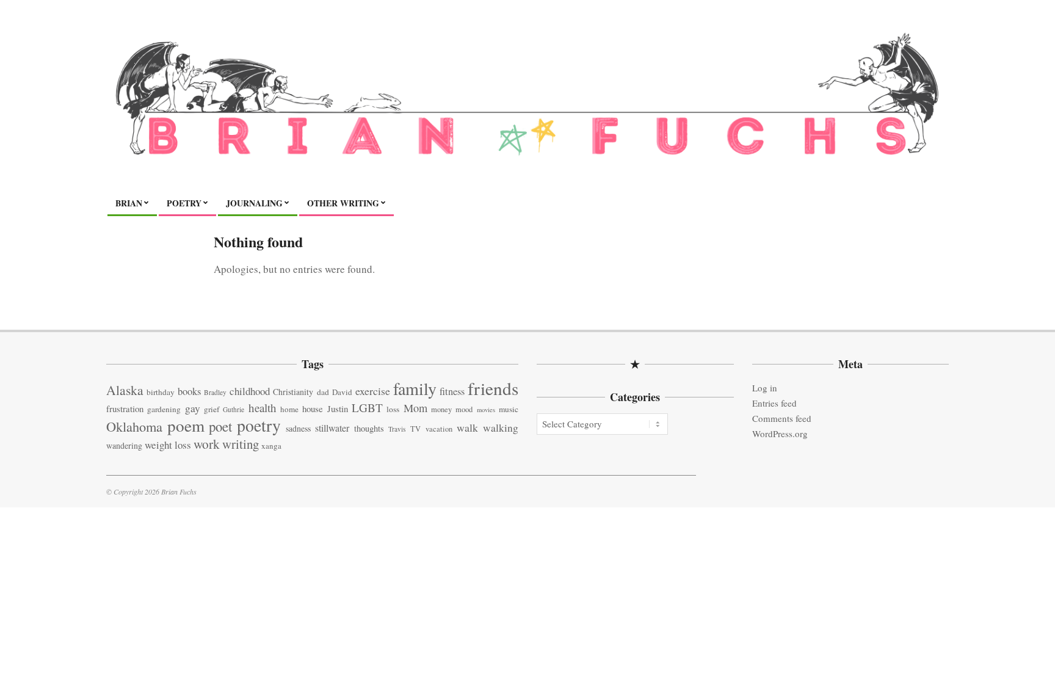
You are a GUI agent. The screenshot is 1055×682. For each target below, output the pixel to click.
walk (467, 427)
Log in (764, 388)
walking (500, 428)
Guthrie (233, 409)
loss (392, 409)
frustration (124, 408)
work (207, 443)
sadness (298, 428)
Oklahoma (134, 426)
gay (192, 408)
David (342, 391)
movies (486, 409)
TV (415, 429)
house (312, 408)
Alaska (124, 390)
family (415, 388)
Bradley (215, 392)
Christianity (293, 391)
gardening (164, 409)
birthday (161, 391)
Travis (396, 429)
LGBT (367, 407)
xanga (271, 445)
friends (493, 388)
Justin (337, 408)
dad (323, 391)
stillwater (332, 427)
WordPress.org (780, 433)
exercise (372, 390)
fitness (452, 391)
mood (464, 409)
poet (220, 426)
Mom (415, 408)
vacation (439, 429)
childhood (250, 391)
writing (240, 443)
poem (186, 425)
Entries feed (774, 403)
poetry (259, 425)
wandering (124, 445)
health (262, 407)
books (189, 391)
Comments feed (781, 418)
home (289, 409)
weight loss (168, 445)
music (508, 409)
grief (211, 409)
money (441, 409)
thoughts (369, 428)
